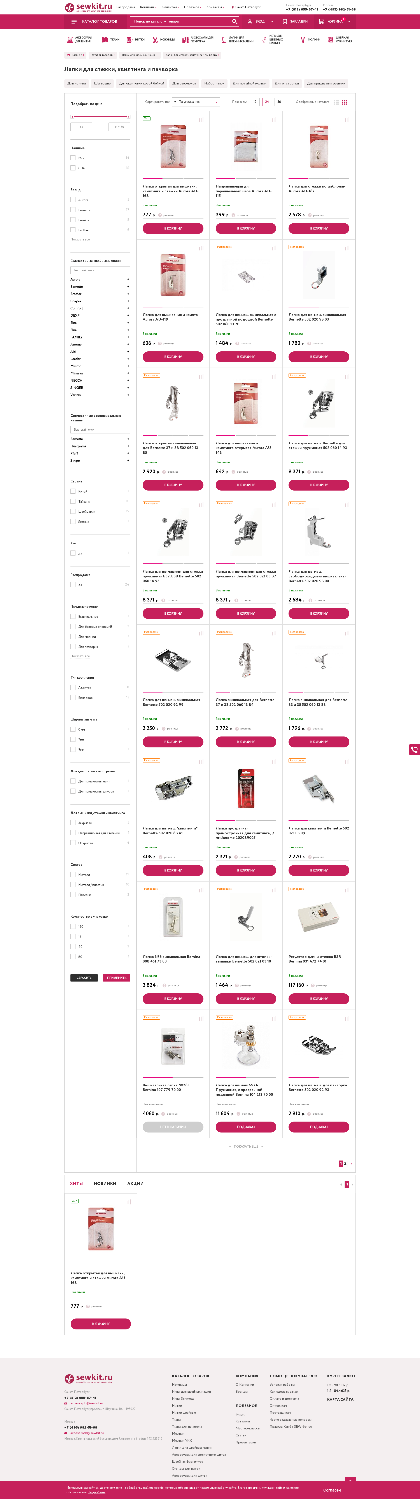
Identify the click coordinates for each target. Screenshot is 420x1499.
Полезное (191, 7)
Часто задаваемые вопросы (291, 1419)
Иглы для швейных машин (191, 1391)
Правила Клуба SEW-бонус (291, 1426)
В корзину (173, 228)
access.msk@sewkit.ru (87, 1433)
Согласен (332, 1490)
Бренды (242, 1391)
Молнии (178, 1433)
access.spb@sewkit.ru (86, 1403)
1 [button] (347, 1184)
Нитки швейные (184, 1412)
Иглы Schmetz (183, 1398)
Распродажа (125, 7)
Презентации (246, 1442)
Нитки (177, 1405)
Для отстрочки (287, 83)
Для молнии (76, 83)
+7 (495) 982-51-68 (339, 9)
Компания (147, 7)
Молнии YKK (182, 1440)
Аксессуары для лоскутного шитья (199, 1454)
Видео (240, 1414)
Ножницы (179, 1384)
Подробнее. (96, 1492)
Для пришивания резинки (326, 83)
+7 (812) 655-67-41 (302, 9)
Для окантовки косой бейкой (141, 83)
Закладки (299, 21)
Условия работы (282, 1384)
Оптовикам (278, 1405)
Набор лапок (214, 83)
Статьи (241, 1435)
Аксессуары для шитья (189, 1475)
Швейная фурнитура (187, 1461)
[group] (173, 146)
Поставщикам (280, 1412)
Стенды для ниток (186, 1468)
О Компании (245, 1384)
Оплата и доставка (284, 1398)
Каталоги (243, 1421)
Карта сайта (340, 1400)
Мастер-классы (248, 1428)
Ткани (176, 1419)
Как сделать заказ (284, 1391)
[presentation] (340, 1184)
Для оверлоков (184, 83)
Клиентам (169, 7)
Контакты (214, 7)
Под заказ (246, 1127)
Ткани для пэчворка (187, 1426)
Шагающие (102, 83)
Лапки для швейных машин (192, 1447)
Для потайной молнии (249, 83)
